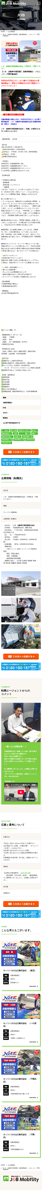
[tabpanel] (21, 51)
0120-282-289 (25, 873)
